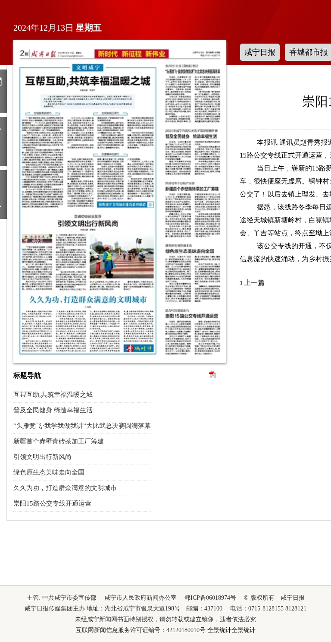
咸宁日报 (259, 52)
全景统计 (219, 630)
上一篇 (252, 282)
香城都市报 (308, 52)
